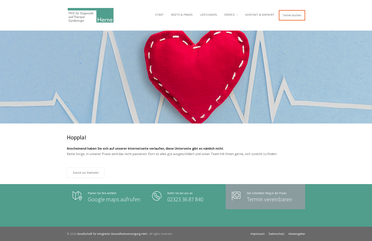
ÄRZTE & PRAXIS (182, 14)
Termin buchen (291, 15)
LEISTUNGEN (208, 14)
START (159, 14)
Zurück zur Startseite (86, 172)
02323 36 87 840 (185, 199)
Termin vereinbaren (269, 199)
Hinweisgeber (296, 234)
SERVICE (229, 14)
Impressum (258, 234)
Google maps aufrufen (114, 199)
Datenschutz (276, 234)
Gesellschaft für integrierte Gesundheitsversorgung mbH (112, 234)
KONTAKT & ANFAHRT (260, 14)
